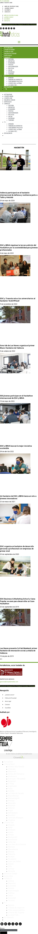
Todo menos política (15, 81)
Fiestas (10, 65)
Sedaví (11, 864)
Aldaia (10, 832)
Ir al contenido (4, 1)
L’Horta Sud (8, 51)
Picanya (11, 856)
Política (11, 68)
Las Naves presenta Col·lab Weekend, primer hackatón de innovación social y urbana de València (18, 650)
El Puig (11, 783)
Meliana (11, 800)
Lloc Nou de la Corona (17, 844)
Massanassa (13, 849)
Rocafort (11, 815)
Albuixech (12, 771)
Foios (10, 788)
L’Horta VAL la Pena (15, 83)
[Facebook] (1, 28)
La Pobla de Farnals (16, 793)
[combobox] (8, 930)
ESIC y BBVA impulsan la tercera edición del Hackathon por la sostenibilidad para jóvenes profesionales (19, 247)
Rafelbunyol (13, 813)
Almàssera (12, 776)
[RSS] (6, 28)
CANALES (8, 878)
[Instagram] (3, 28)
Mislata (11, 852)
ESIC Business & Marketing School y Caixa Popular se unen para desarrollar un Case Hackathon (17, 601)
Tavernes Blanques (15, 817)
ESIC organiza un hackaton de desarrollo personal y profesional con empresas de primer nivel (17, 548)
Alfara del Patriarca (16, 774)
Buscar (6, 89)
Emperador (12, 786)
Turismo (11, 74)
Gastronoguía (13, 66)
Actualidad (8, 48)
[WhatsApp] (14, 28)
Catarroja (12, 842)
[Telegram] (9, 28)
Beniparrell (12, 837)
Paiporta (11, 854)
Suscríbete (8, 10)
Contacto (7, 12)
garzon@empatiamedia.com (9, 681)
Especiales (8, 55)
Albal (10, 827)
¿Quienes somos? (9, 8)
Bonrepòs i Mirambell (16, 779)
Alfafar (11, 834)
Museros (11, 805)
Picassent (12, 859)
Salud (10, 70)
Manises (11, 847)
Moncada (11, 803)
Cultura (11, 59)
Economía (11, 63)
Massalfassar (13, 796)
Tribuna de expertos (15, 79)
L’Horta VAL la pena (16, 912)
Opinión (10, 78)
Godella (11, 791)
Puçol (10, 810)
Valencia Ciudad (10, 53)
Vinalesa (11, 820)
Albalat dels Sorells (16, 766)
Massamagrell (13, 798)
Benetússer (12, 839)
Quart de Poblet (14, 861)
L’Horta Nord (9, 50)
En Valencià (8, 87)
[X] (11, 28)
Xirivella (11, 871)
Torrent (11, 869)
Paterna (11, 808)
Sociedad (11, 72)
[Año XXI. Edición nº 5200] (11, 6)
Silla (10, 866)
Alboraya (11, 769)
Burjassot (12, 781)
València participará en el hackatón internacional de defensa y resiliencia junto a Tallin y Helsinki (18, 195)
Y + (5, 76)
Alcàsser (11, 830)
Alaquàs (11, 825)
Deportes (11, 61)
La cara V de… (12, 85)
